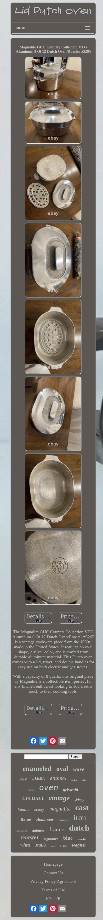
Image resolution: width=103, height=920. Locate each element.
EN (49, 898)
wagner (79, 844)
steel (31, 790)
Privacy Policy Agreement (53, 881)
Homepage (53, 864)
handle (23, 809)
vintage (59, 798)
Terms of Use (53, 890)
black (63, 845)
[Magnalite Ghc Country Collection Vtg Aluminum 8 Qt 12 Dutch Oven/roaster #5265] (53, 78)
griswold (70, 789)
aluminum (44, 819)
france (56, 829)
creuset (33, 797)
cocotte (22, 830)
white (25, 844)
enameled (37, 768)
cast (82, 807)
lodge (74, 780)
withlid (23, 779)
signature (51, 839)
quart (38, 777)
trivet (84, 780)
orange (39, 810)
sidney (79, 800)
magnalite (59, 809)
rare (53, 846)
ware (78, 769)
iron (80, 817)
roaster (30, 837)
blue (68, 838)
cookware (63, 820)
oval (62, 768)
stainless (38, 830)
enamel (58, 778)
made (81, 839)
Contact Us (53, 872)
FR (58, 898)
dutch (79, 827)
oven (48, 787)
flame (26, 819)
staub (40, 844)
